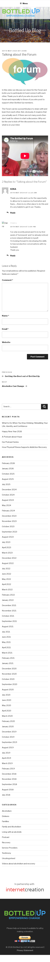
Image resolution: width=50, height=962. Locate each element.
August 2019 (8, 747)
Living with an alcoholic (12, 832)
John (24, 51)
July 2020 (6, 695)
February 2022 (8, 595)
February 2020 (8, 721)
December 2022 (9, 558)
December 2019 (9, 732)
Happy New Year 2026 (12, 431)
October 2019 (8, 737)
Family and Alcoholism (11, 827)
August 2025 (8, 479)
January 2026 (8, 468)
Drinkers (5, 816)
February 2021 (8, 658)
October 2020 (8, 679)
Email (5, 329)
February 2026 (8, 463)
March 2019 (7, 763)
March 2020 (7, 716)
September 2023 (9, 532)
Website (6, 342)
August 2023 (8, 537)
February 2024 (8, 511)
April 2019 (6, 758)
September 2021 (9, 621)
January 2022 (8, 600)
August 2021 (7, 626)
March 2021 (7, 653)
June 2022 (6, 574)
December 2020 (9, 668)
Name (5, 316)
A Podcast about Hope (12, 437)
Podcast (5, 837)
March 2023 (7, 553)
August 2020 (8, 689)
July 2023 (6, 542)
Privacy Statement (25, 950)
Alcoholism (7, 811)
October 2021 (8, 616)
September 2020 (9, 684)
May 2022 (6, 579)
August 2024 (8, 500)
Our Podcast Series (10, 442)
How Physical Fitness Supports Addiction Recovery (24, 447)
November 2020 (9, 674)
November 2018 (9, 779)
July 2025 (6, 484)
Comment (7, 280)
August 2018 (8, 789)
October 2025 (8, 474)
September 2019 (9, 742)
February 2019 (8, 768)
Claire (13, 223)
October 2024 (8, 495)
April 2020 (6, 711)
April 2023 (6, 547)
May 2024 (6, 505)
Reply (12, 213)
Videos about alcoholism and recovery (18, 863)
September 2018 (9, 784)
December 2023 (9, 516)
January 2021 (7, 663)
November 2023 (9, 521)
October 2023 (8, 526)
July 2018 (6, 795)
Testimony (6, 853)
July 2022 (6, 568)
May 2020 (6, 705)
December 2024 (9, 489)
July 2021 (6, 632)
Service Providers (9, 848)
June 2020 (6, 700)
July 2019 (6, 753)
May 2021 (6, 642)
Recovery (6, 842)
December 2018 (9, 774)
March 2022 (7, 589)
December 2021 (9, 605)
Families (5, 821)
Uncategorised (8, 858)
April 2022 (6, 584)
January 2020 (8, 726)
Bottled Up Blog (25, 30)
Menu (25, 3)
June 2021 (6, 637)
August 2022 (8, 563)
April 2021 (6, 647)
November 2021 (9, 611)
